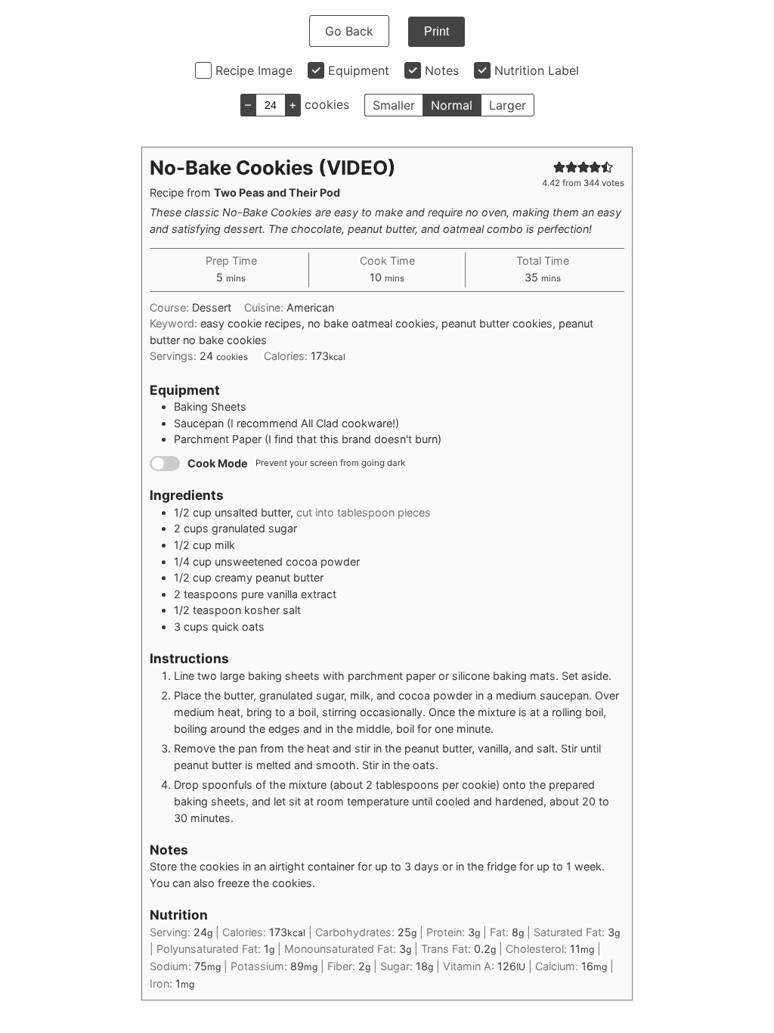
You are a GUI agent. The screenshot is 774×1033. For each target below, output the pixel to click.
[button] (559, 166)
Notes (442, 70)
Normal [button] (451, 105)
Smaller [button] (394, 105)
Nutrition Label (536, 70)
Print (436, 31)
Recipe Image (254, 70)
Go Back (349, 31)
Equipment (358, 70)
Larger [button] (507, 105)
